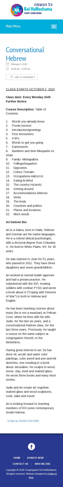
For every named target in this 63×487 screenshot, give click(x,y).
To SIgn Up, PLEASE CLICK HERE (23, 421)
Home (17, 458)
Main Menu (13, 26)
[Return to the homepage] (31, 10)
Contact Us (20, 464)
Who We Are (42, 464)
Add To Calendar (24, 77)
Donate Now (35, 458)
